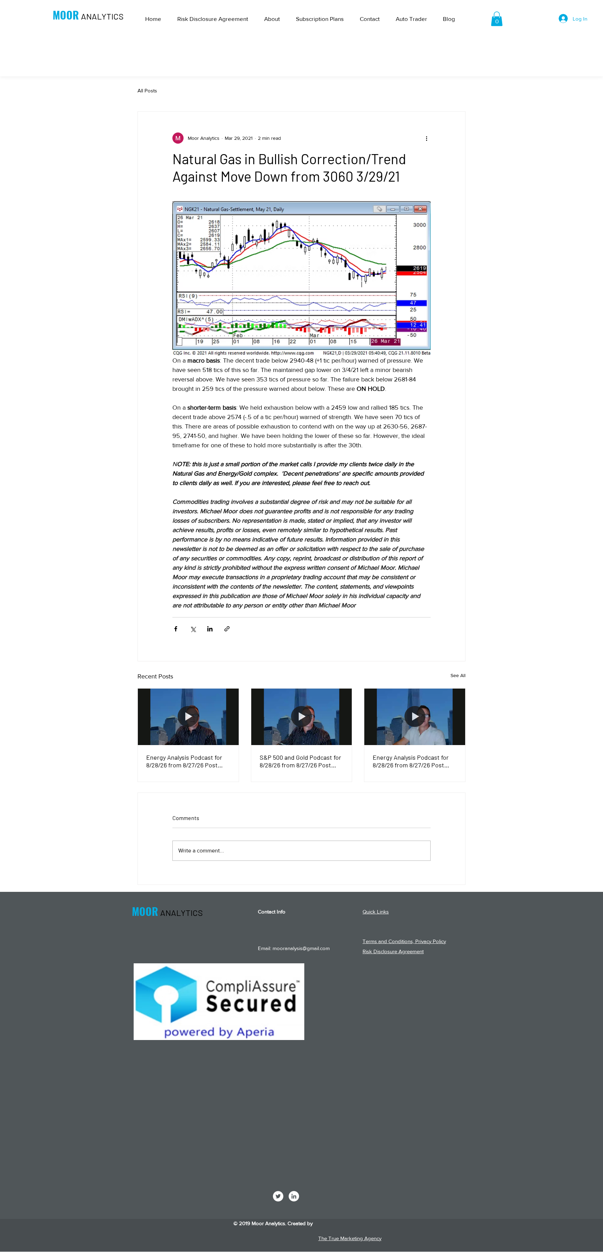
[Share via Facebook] (175, 628)
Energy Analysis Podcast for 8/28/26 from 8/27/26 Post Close (184, 761)
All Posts (147, 90)
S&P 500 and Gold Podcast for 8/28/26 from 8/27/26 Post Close (300, 761)
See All (458, 675)
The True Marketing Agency (349, 1238)
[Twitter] (278, 1196)
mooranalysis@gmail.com (301, 948)
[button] (497, 19)
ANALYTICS (102, 16)
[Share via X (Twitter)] (192, 628)
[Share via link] (227, 628)
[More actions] (426, 138)
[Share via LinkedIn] (210, 628)
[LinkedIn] (294, 1196)
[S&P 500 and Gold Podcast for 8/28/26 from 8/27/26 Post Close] (301, 717)
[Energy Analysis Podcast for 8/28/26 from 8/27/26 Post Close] (188, 717)
